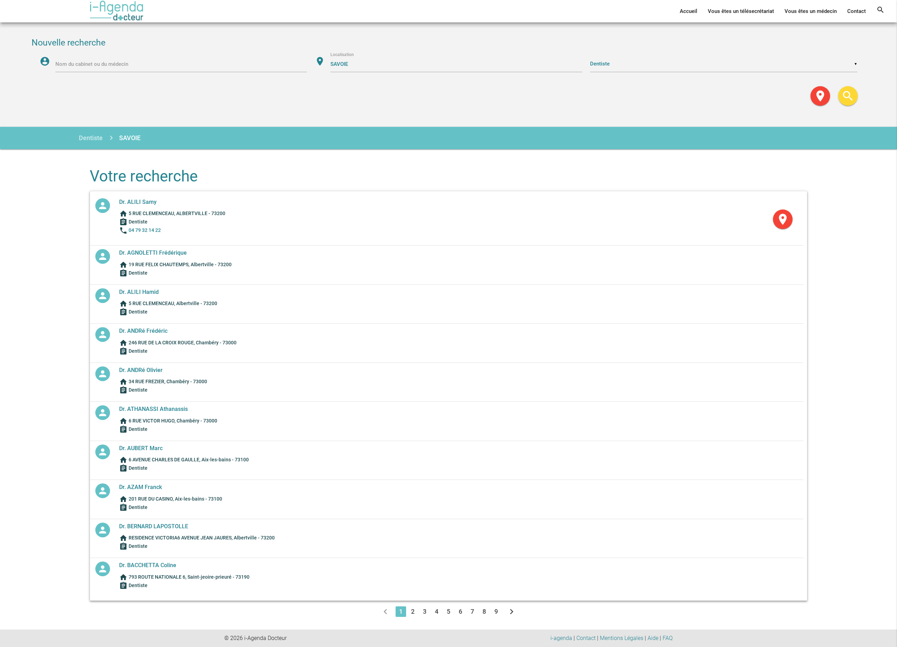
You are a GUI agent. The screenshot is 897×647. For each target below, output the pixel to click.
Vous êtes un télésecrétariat (741, 11)
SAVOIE (130, 138)
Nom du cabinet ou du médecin (91, 64)
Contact (856, 11)
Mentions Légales (621, 638)
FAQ (668, 638)
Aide (653, 638)
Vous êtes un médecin (811, 11)
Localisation (342, 54)
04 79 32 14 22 (145, 230)
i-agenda (561, 638)
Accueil (688, 11)
